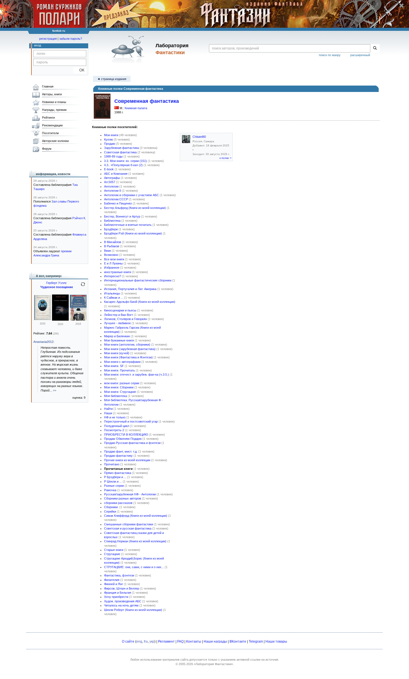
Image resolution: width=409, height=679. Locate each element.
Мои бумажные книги (119, 340)
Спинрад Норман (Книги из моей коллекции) (135, 541)
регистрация (48, 38)
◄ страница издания (111, 79)
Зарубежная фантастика (121, 147)
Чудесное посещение (56, 287)
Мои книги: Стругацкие (120, 391)
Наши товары (276, 641)
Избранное (111, 267)
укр (151, 641)
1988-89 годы (113, 156)
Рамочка (110, 490)
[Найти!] (375, 48)
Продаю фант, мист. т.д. (120, 451)
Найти (108, 408)
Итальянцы (112, 293)
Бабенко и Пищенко (118, 203)
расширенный (360, 55)
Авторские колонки (55, 141)
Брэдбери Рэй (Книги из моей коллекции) (133, 233)
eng (139, 641)
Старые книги (113, 549)
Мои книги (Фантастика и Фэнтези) (128, 357)
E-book (109, 169)
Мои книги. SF (114, 366)
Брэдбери (111, 229)
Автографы (112, 177)
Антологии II (112, 190)
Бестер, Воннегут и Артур (122, 216)
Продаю (109, 143)
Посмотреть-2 (114, 430)
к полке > (225, 157)
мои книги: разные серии (121, 383)
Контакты (193, 641)
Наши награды (215, 641)
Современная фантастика (146, 101)
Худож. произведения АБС (122, 601)
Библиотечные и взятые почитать (128, 224)
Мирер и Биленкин (117, 336)
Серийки (110, 511)
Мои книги (111, 135)
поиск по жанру (330, 55)
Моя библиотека (115, 396)
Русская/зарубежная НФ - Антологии (130, 494)
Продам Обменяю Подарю (123, 438)
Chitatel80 (199, 136)
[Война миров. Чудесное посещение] (42, 319)
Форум (46, 148)
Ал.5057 (109, 182)
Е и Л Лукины (113, 263)
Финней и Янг (113, 584)
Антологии (111, 186)
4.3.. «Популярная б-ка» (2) (123, 165)
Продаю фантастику (118, 455)
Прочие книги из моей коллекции (127, 460)
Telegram (256, 641)
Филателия (111, 579)
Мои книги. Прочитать (119, 370)
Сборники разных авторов (122, 498)
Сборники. (111, 507)
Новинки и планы (54, 102)
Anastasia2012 (43, 341)
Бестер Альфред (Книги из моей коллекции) (135, 207)
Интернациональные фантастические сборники (137, 280)
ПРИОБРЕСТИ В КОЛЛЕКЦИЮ (126, 434)
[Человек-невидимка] (60, 319)
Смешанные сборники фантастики (128, 524)
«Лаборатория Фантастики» (213, 664)
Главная (47, 86)
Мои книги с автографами (122, 361)
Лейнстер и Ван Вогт (118, 314)
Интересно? (112, 276)
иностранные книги (117, 272)
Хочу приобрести (116, 596)
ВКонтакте (238, 641)
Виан (107, 250)
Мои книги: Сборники (119, 387)
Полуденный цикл (116, 426)
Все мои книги (114, 259)
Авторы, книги (52, 94)
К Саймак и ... (113, 297)
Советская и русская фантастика (127, 528)
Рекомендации (52, 125)
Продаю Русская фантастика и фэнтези (132, 443)
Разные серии (114, 485)
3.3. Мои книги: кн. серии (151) (125, 161)
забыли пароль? (70, 38)
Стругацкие (112, 554)
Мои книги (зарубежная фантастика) (130, 349)
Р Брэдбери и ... (115, 477)
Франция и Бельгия (117, 592)
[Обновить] (83, 286)
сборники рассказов (118, 503)
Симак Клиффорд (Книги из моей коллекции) (135, 515)
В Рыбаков (111, 246)
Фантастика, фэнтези (119, 575)
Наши (108, 413)
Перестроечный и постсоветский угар (131, 421)
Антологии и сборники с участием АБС (131, 195)
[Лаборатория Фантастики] (129, 49)
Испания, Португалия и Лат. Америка (130, 289)
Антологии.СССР (116, 199)
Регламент (166, 641)
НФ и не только (114, 417)
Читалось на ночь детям (121, 605)
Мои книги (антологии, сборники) (127, 344)
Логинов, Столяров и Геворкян (125, 319)
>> (54, 390)
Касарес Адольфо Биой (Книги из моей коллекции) (139, 301)
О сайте (128, 641)
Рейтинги (48, 117)
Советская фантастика (120, 152)
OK (80, 70)
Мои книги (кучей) (116, 353)
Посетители (50, 133)
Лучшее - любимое (117, 323)
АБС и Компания (115, 173)
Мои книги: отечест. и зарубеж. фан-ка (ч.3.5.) (136, 374)
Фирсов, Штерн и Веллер (121, 588)
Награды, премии (54, 109)
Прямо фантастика (117, 473)
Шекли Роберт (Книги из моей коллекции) (133, 609)
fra (146, 641)
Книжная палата (136, 108)
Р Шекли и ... (113, 481)
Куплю (108, 139)
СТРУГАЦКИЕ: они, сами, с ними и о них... (134, 567)
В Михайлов (112, 242)
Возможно (111, 254)
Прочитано (111, 464)
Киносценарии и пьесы (120, 310)
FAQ (180, 641)
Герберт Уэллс (56, 282)
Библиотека (112, 220)
